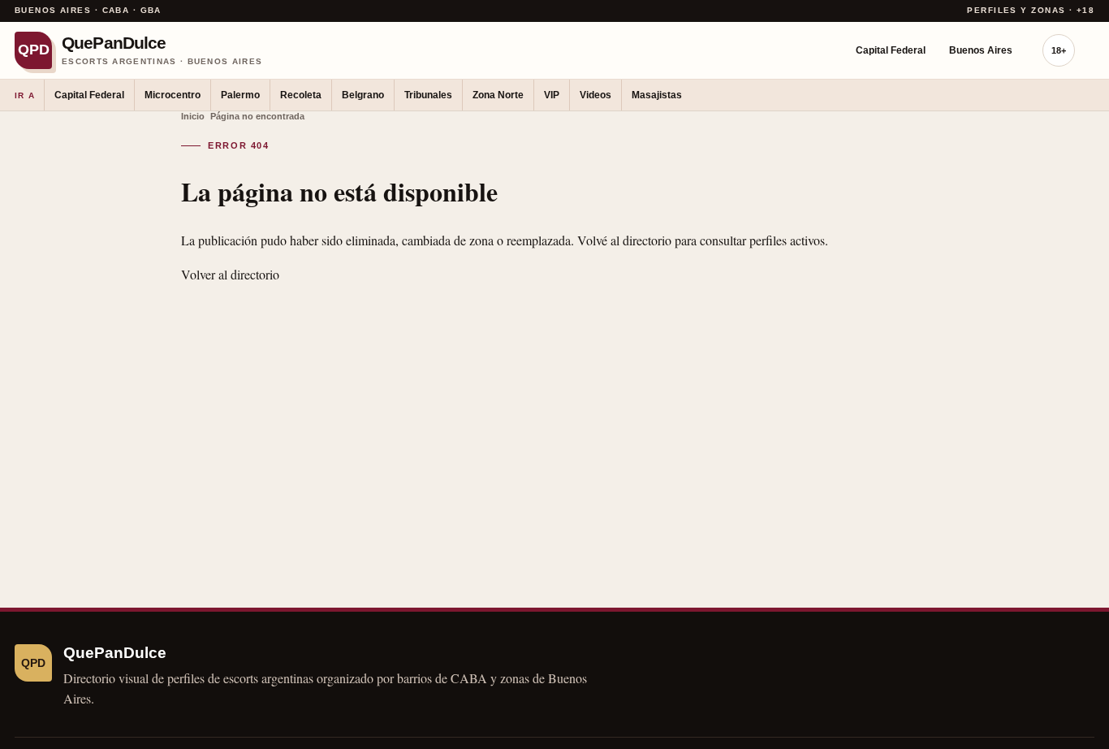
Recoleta (300, 95)
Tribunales (428, 95)
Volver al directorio (230, 274)
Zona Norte (498, 95)
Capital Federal (891, 50)
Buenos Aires (980, 50)
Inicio (193, 116)
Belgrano (363, 95)
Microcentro (173, 95)
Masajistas (657, 95)
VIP (551, 95)
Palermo (240, 95)
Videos (595, 95)
